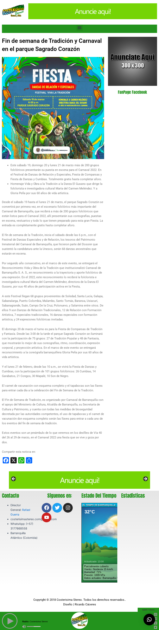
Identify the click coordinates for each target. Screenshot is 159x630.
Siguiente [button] (145, 479)
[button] (79, 28)
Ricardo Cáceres (85, 604)
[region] (79, 480)
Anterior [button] (14, 479)
